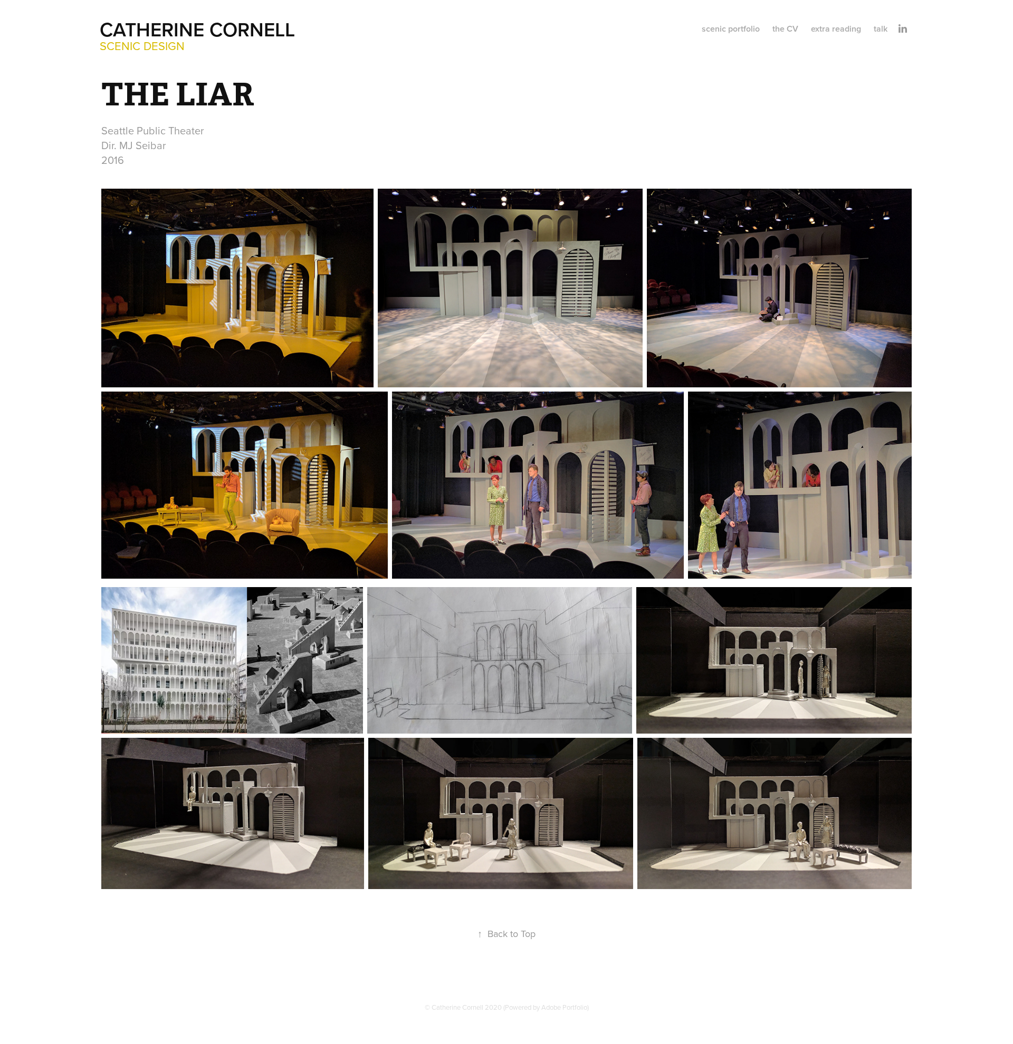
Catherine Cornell (197, 29)
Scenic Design (142, 45)
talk (880, 29)
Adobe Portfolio (564, 1007)
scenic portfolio (731, 29)
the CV (785, 29)
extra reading (836, 29)
